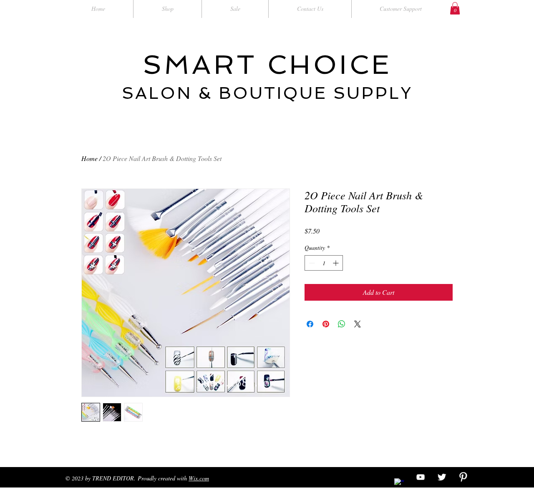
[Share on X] (358, 324)
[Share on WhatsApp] (342, 324)
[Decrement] (311, 263)
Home (89, 158)
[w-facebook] (399, 483)
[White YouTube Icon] (421, 477)
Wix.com (199, 478)
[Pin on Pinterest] (326, 324)
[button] (455, 8)
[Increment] (336, 263)
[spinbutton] (323, 263)
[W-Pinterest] (463, 477)
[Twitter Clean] (442, 477)
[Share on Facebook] (310, 324)
